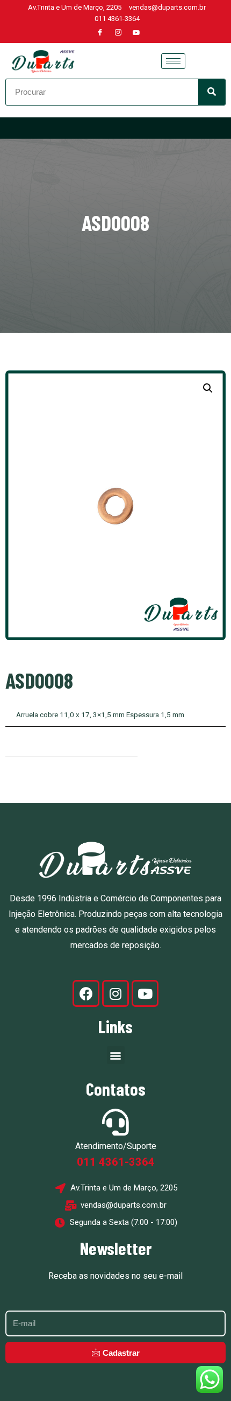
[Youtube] (136, 33)
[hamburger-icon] (173, 61)
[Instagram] (118, 33)
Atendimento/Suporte (115, 1146)
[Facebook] (100, 33)
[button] (208, 388)
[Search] (211, 92)
